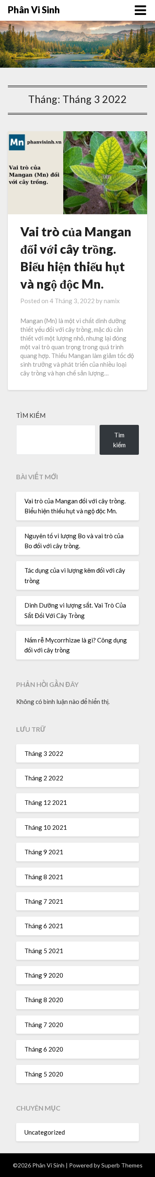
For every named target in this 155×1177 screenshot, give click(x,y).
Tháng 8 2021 (43, 876)
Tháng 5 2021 (43, 950)
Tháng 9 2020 (43, 975)
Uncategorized (44, 1132)
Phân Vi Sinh (34, 9)
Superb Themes (122, 1165)
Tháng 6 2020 (43, 1049)
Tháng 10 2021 (45, 827)
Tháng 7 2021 (43, 901)
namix (112, 300)
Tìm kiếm (30, 415)
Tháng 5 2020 (43, 1074)
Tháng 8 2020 (43, 999)
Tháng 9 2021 (43, 852)
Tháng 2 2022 (43, 778)
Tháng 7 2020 (43, 1024)
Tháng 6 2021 (43, 925)
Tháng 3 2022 (43, 753)
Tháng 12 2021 (45, 802)
